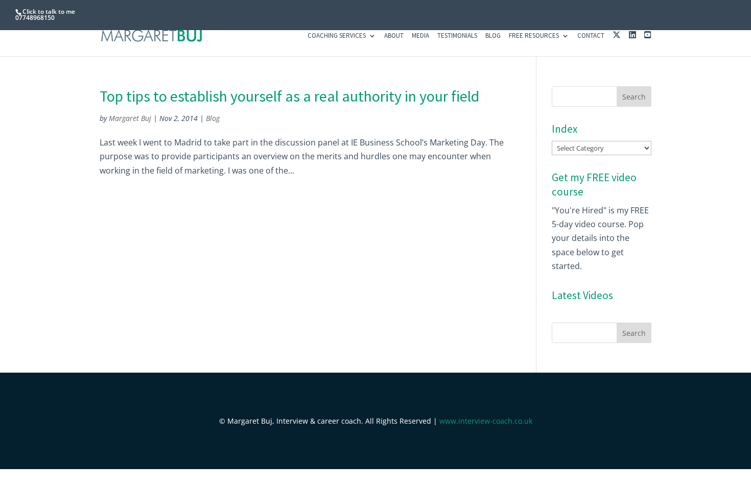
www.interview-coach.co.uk (485, 421)
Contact (590, 36)
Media (420, 36)
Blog (493, 36)
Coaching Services (337, 36)
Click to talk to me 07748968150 (45, 14)
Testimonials (457, 36)
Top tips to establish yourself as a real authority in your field (289, 96)
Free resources (534, 36)
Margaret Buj (130, 118)
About (394, 36)
